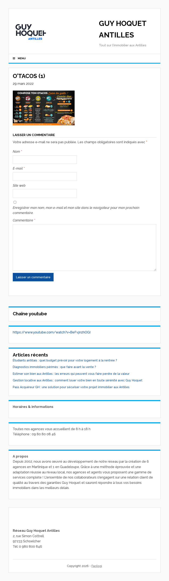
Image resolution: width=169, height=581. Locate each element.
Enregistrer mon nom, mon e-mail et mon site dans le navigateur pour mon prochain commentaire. (76, 210)
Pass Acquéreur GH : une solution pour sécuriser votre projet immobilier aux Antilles (71, 387)
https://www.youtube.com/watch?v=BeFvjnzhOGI (51, 332)
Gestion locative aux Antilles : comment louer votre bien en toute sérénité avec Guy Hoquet (77, 380)
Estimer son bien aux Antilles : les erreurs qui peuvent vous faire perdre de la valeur (71, 373)
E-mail (19, 168)
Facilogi (97, 566)
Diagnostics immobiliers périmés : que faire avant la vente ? (54, 367)
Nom (17, 152)
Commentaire (24, 220)
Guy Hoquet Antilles (122, 29)
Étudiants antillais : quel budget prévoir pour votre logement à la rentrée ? (65, 360)
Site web (19, 185)
